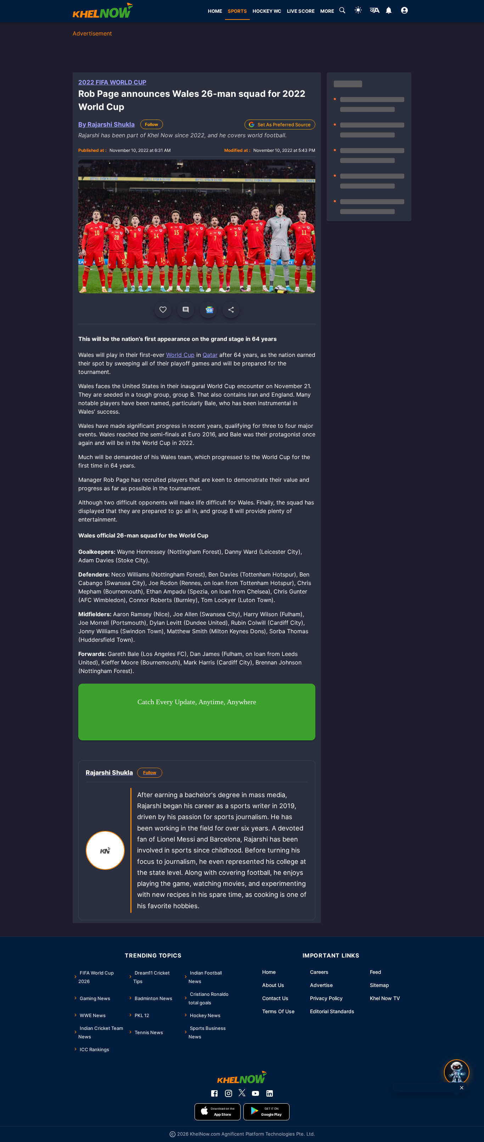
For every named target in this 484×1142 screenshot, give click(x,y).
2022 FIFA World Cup (112, 82)
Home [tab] (215, 11)
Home (269, 972)
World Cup (180, 354)
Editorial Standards (332, 1011)
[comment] (185, 309)
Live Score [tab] (301, 11)
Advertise (321, 985)
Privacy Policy (326, 998)
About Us (273, 985)
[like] (162, 309)
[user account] (404, 11)
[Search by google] (342, 11)
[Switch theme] (358, 11)
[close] (461, 1087)
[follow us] (208, 309)
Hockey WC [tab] (267, 11)
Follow (151, 124)
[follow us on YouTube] (255, 1093)
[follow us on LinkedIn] (269, 1093)
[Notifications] (388, 11)
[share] (231, 309)
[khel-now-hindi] (374, 11)
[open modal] (456, 1072)
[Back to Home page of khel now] (103, 11)
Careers (319, 972)
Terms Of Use (278, 1011)
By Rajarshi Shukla (106, 124)
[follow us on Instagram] (228, 1093)
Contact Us (275, 998)
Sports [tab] (237, 11)
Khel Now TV (385, 998)
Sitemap (379, 985)
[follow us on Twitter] (242, 1093)
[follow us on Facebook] (214, 1093)
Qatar (210, 354)
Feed (375, 972)
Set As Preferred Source (284, 124)
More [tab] (327, 11)
